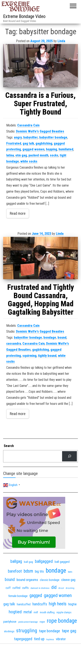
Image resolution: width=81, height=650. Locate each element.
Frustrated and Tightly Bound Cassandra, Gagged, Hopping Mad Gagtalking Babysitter (40, 300)
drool (61, 588)
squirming (29, 356)
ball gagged (62, 562)
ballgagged (44, 561)
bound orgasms (27, 580)
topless (50, 639)
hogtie (72, 604)
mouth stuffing (47, 612)
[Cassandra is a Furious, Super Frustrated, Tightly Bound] (40, 65)
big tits (39, 571)
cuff (8, 587)
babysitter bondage (53, 137)
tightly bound (47, 356)
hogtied (15, 611)
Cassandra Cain (28, 125)
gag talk (28, 143)
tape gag (69, 631)
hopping (51, 149)
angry (18, 137)
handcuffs (39, 604)
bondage (49, 338)
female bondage (18, 596)
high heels (57, 603)
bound (62, 338)
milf (36, 612)
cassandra (13, 344)
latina (10, 155)
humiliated (66, 149)
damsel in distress (40, 588)
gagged (35, 595)
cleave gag (68, 580)
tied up (39, 638)
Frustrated (13, 143)
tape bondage (49, 631)
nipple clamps (63, 612)
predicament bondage (28, 622)
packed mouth (38, 155)
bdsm (28, 571)
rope (42, 621)
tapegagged (23, 639)
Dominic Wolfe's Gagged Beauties (40, 131)
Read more (18, 213)
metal (27, 612)
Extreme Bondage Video (24, 16)
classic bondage (49, 580)
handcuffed (24, 604)
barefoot (15, 571)
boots (70, 571)
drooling (70, 588)
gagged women (33, 149)
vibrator (61, 639)
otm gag (21, 155)
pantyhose (9, 621)
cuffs (25, 588)
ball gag (28, 561)
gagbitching (44, 143)
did (53, 587)
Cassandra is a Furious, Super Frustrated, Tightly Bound (40, 103)
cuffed (16, 588)
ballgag (16, 561)
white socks (28, 161)
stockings (9, 631)
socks (54, 155)
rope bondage (62, 620)
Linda (61, 41)
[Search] (69, 456)
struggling (26, 630)
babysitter (30, 137)
